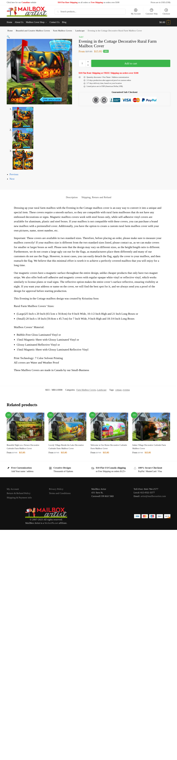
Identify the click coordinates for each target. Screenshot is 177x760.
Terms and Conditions (60, 493)
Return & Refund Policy (19, 493)
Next (12, 178)
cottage (118, 390)
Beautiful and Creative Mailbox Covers (33, 30)
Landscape (80, 30)
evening (126, 390)
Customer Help (152, 14)
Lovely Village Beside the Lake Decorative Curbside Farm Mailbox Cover (66, 447)
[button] (164, 22)
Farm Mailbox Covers (62, 30)
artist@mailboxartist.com (153, 496)
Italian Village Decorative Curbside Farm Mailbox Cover (149, 447)
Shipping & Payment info (19, 497)
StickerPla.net (51, 523)
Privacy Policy (56, 489)
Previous (14, 174)
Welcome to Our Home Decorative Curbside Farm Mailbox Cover (109, 447)
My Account (136, 14)
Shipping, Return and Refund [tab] (96, 197)
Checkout (166, 14)
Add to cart (130, 63)
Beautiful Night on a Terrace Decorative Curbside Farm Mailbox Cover (23, 447)
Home (10, 30)
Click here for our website (21, 2)
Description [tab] (72, 197)
